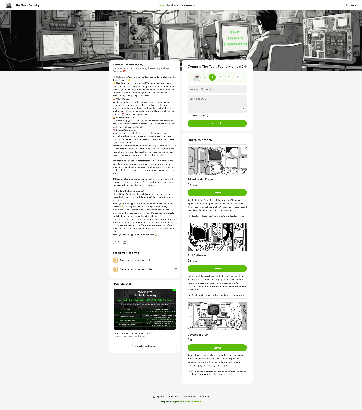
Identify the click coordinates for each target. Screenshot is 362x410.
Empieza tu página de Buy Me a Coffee (180, 401)
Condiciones (188, 396)
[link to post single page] (145, 313)
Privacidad (173, 396)
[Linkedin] (124, 242)
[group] (217, 183)
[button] (161, 5)
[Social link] (114, 242)
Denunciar (203, 396)
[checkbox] (196, 115)
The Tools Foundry (27, 5)
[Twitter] (119, 242)
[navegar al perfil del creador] (8, 5)
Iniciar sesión (350, 5)
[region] (217, 95)
